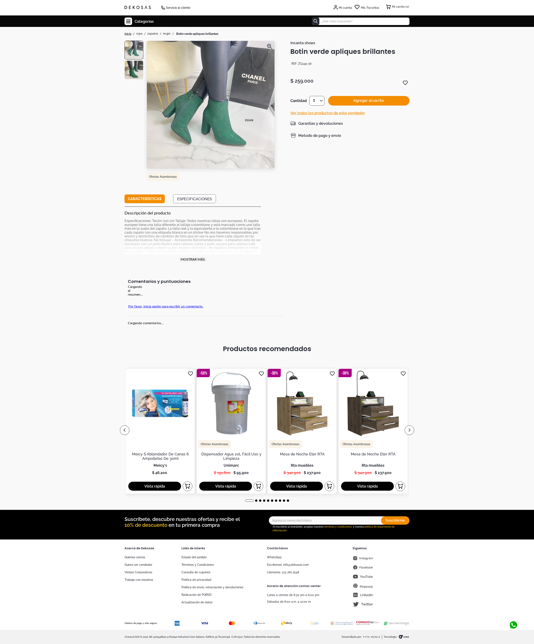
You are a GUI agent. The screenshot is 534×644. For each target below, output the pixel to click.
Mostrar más (193, 259)
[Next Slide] (409, 430)
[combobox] (360, 21)
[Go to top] (512, 617)
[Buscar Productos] (315, 21)
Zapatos (152, 33)
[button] (211, 105)
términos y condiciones (338, 526)
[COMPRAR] (187, 486)
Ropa (139, 33)
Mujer (167, 33)
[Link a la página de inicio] (128, 33)
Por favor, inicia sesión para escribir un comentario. (165, 306)
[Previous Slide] (124, 430)
